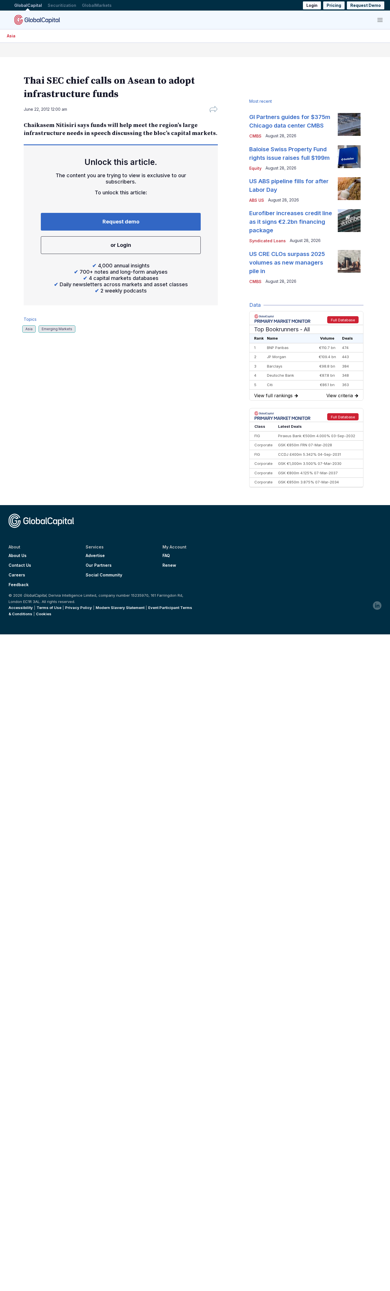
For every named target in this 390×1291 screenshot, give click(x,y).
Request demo (120, 222)
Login (311, 5)
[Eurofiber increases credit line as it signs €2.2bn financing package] (349, 220)
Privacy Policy (78, 607)
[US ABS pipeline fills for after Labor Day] (349, 188)
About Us (18, 556)
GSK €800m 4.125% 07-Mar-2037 (308, 473)
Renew (169, 565)
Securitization (62, 5)
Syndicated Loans (267, 240)
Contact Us (20, 565)
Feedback (19, 585)
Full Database (343, 320)
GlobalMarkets (97, 5)
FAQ (166, 556)
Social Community (104, 575)
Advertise (95, 556)
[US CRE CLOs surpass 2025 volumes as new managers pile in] (349, 261)
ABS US (256, 200)
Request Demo (365, 5)
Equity (255, 168)
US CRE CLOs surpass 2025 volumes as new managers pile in (287, 263)
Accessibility (21, 607)
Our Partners (99, 565)
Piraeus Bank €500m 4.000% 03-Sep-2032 (316, 435)
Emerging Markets (57, 329)
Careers (17, 575)
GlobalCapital (28, 5)
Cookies (43, 614)
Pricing (334, 5)
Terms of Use (49, 607)
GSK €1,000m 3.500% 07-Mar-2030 (309, 463)
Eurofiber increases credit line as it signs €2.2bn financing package (290, 222)
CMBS (255, 136)
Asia (11, 35)
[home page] (37, 20)
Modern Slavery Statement (120, 607)
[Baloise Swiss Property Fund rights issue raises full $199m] (349, 156)
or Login (120, 245)
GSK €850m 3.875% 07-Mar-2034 (308, 482)
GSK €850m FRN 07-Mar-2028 (305, 445)
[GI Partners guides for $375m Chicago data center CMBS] (349, 124)
